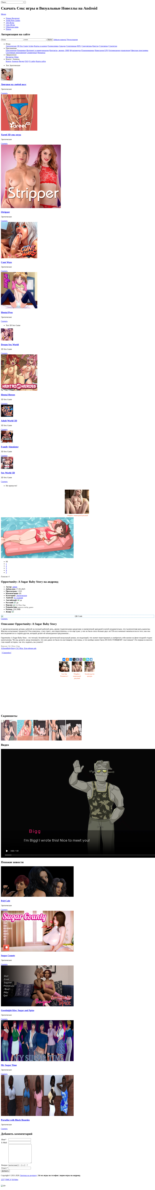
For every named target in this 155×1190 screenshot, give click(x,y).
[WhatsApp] (84, 659)
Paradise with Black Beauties (15, 1120)
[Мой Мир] (70, 659)
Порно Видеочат (13, 18)
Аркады (62, 46)
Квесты (95, 46)
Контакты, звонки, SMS (59, 50)
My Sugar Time (9, 1065)
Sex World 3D (8, 473)
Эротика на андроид (28, 1175)
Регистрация (72, 40)
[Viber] (80, 659)
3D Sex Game (22, 46)
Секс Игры (10, 25)
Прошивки (21, 50)
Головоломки (53, 46)
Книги (8, 61)
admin (14, 587)
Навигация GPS (101, 50)
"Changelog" (6, 653)
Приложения (11, 50)
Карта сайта (41, 61)
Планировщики (87, 50)
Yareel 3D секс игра (11, 134)
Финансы (41, 53)
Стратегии (112, 46)
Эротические (11, 46)
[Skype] (87, 659)
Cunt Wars (6, 262)
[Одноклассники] (67, 659)
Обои (16, 57)
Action (31, 46)
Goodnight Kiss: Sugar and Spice (17, 1010)
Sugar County (8, 955)
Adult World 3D (9, 420)
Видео (21, 61)
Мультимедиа (75, 50)
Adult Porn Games (13, 20)
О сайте (32, 61)
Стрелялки (103, 46)
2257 (3, 1180)
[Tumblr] (77, 659)
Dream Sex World (10, 344)
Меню (3, 14)
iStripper (5, 212)
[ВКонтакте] (63, 659)
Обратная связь (12, 27)
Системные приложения (16, 53)
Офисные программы (139, 50)
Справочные (32, 53)
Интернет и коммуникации (37, 50)
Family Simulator (10, 447)
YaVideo (15, 1180)
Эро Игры (10, 23)
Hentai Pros (7, 312)
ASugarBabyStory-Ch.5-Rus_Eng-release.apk (18, 648)
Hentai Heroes (8, 394)
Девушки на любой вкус (13, 84)
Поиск (8, 29)
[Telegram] (91, 659)
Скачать (4, 93)
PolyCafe (5, 901)
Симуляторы (86, 46)
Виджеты (10, 57)
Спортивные (71, 46)
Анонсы (15, 61)
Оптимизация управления (119, 50)
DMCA (8, 1180)
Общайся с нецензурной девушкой (77, 515)
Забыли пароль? (60, 40)
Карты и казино (40, 46)
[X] (74, 659)
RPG (79, 46)
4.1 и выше (18, 598)
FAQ (27, 61)
